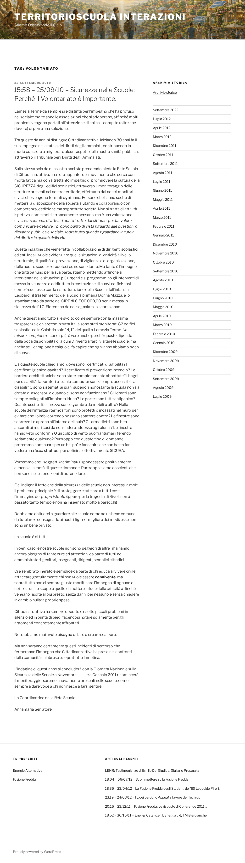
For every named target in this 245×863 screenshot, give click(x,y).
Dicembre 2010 (165, 244)
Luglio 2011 (161, 181)
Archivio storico (165, 92)
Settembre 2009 (166, 379)
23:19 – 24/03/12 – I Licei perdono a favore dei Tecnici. (152, 797)
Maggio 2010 (163, 307)
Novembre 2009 (166, 361)
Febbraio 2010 (164, 334)
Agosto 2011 (162, 173)
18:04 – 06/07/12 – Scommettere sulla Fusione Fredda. (147, 779)
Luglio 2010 (162, 289)
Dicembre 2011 (164, 146)
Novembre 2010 (165, 253)
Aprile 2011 (161, 208)
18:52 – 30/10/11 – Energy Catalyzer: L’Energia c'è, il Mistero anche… (157, 815)
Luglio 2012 (162, 119)
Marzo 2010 (162, 325)
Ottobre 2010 (163, 262)
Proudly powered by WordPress (37, 852)
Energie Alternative (27, 770)
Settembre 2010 (165, 271)
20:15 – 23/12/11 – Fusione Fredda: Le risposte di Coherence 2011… (156, 806)
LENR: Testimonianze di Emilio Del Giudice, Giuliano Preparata (152, 770)
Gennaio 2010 (164, 343)
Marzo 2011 (162, 217)
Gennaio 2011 (163, 235)
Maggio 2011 (163, 199)
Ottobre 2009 (163, 370)
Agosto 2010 (163, 280)
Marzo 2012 (162, 137)
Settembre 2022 (165, 110)
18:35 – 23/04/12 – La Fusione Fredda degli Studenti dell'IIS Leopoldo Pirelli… (163, 788)
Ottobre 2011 (163, 155)
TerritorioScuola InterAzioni (100, 17)
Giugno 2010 (163, 298)
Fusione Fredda (24, 779)
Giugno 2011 (162, 190)
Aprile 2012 (161, 128)
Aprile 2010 (162, 316)
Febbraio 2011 (163, 226)
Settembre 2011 (165, 163)
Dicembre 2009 (165, 352)
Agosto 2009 (163, 387)
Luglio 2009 (162, 396)
